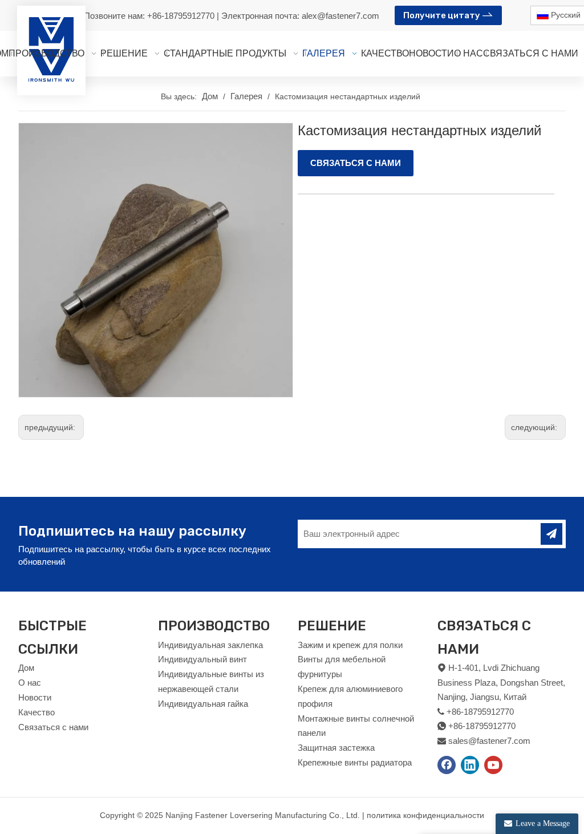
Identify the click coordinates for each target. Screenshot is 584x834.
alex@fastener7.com (340, 16)
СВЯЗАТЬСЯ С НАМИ (355, 163)
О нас (29, 682)
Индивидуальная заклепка (210, 645)
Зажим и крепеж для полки (350, 645)
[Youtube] (493, 765)
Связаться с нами (53, 727)
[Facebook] (446, 765)
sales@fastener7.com (489, 741)
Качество (36, 712)
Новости (34, 697)
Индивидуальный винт (202, 659)
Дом (26, 668)
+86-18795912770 (182, 16)
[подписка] (551, 534)
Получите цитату (442, 15)
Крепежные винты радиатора (355, 762)
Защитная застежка (336, 747)
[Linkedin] (470, 765)
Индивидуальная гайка (203, 704)
